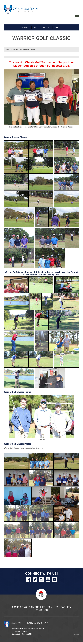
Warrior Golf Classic (27, 50)
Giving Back (41, 610)
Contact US (16, 634)
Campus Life (37, 607)
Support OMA (27, 634)
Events (15, 50)
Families (53, 607)
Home (8, 50)
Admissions (19, 607)
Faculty (66, 607)
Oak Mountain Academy (29, 623)
